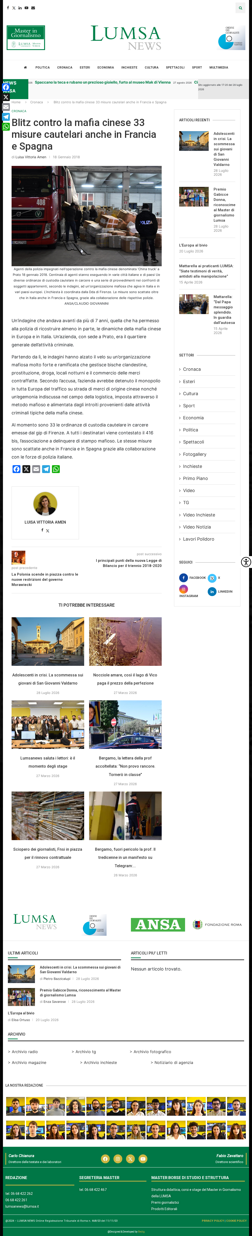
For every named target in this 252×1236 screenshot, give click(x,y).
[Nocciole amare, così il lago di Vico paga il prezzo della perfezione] (125, 641)
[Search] (240, 7)
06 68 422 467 (96, 1190)
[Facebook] (8, 8)
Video (189, 490)
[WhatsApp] (6, 127)
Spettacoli (175, 67)
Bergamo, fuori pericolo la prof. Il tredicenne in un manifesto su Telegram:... (125, 857)
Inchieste (129, 67)
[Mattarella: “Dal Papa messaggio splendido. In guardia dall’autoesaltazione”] (194, 304)
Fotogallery (194, 454)
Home (16, 102)
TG (186, 502)
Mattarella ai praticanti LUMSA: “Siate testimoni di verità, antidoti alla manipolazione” (206, 271)
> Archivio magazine (27, 1062)
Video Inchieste (199, 514)
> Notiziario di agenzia (172, 1062)
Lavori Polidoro (198, 539)
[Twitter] (14, 8)
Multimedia (218, 67)
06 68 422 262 (22, 1194)
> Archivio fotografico (150, 1051)
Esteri (85, 67)
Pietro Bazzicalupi (57, 979)
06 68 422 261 (16, 1200)
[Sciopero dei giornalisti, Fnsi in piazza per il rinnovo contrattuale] (48, 816)
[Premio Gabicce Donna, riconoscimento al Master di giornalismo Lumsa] (194, 197)
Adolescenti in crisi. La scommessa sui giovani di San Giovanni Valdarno (224, 149)
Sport (197, 67)
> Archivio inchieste (98, 1062)
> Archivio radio (23, 1051)
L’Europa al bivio (193, 245)
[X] (6, 97)
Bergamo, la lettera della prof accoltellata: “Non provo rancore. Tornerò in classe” (125, 766)
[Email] (33, 8)
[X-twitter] (130, 1158)
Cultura (151, 67)
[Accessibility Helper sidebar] (246, 562)
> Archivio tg (84, 1051)
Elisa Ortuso (21, 1020)
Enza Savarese (55, 1002)
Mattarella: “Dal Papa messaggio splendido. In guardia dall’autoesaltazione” (224, 310)
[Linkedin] (20, 8)
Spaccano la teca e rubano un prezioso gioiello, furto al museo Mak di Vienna (81, 82)
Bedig (141, 1231)
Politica (42, 67)
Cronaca (64, 67)
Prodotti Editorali (164, 1209)
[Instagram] (117, 1158)
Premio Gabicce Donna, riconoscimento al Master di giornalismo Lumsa (224, 205)
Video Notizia (197, 527)
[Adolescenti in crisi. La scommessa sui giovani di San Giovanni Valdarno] (48, 641)
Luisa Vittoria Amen (31, 157)
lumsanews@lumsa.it (22, 1206)
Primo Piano (195, 478)
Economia (105, 67)
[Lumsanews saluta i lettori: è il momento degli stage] (48, 724)
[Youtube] (26, 8)
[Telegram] (6, 117)
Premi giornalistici (165, 1202)
